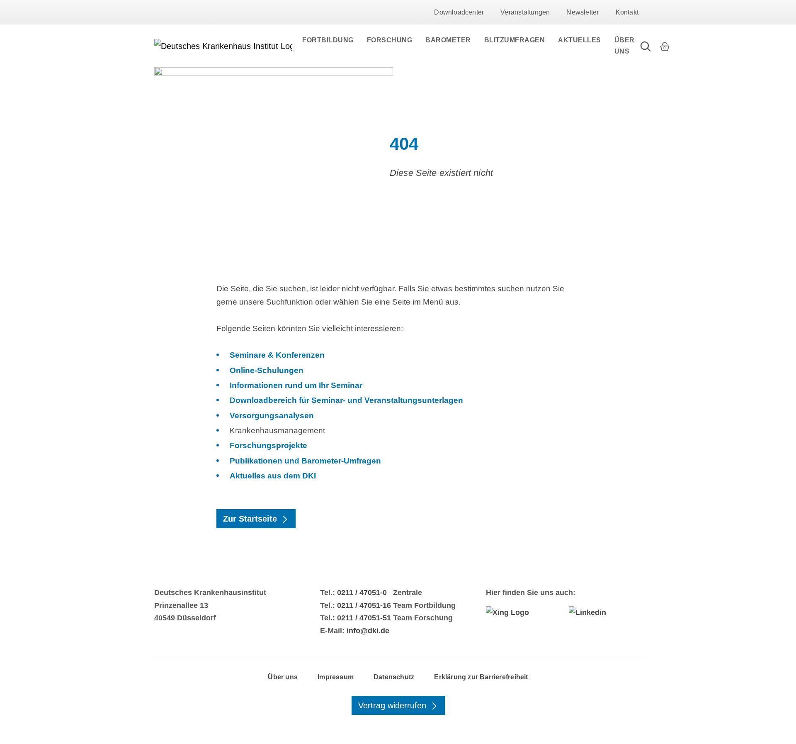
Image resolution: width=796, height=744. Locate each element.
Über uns (624, 46)
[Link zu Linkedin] (605, 612)
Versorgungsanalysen (272, 415)
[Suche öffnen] (645, 46)
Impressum (336, 677)
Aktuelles (579, 40)
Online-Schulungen (266, 370)
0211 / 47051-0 (362, 592)
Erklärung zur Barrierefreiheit (481, 677)
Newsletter (582, 12)
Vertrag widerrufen (393, 705)
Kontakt (627, 12)
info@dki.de (368, 631)
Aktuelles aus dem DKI (273, 475)
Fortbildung (328, 40)
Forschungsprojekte (268, 445)
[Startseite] (223, 46)
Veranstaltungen (525, 12)
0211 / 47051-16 (364, 605)
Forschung (390, 40)
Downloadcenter (459, 12)
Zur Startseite (251, 518)
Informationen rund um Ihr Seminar (296, 385)
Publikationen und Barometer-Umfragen (305, 460)
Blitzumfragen (514, 40)
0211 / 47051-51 (364, 618)
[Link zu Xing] (522, 612)
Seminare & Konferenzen (277, 355)
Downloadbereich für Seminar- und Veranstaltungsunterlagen (346, 400)
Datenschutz (394, 677)
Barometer (448, 40)
